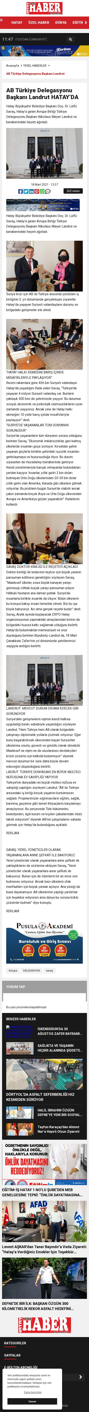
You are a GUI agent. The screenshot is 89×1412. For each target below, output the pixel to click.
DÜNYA (60, 23)
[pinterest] (37, 192)
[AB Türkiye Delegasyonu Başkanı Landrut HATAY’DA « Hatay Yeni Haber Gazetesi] (44, 8)
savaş (49, 970)
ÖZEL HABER (38, 23)
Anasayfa (12, 65)
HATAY (16, 23)
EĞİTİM (78, 23)
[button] (86, 23)
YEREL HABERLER (35, 65)
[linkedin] (31, 192)
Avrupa (13, 970)
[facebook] (21, 192)
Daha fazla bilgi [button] (33, 1392)
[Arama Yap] (70, 39)
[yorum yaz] (48, 192)
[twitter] (26, 192)
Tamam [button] (32, 1401)
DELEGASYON (31, 970)
